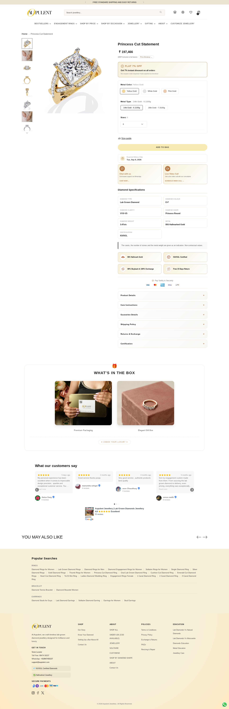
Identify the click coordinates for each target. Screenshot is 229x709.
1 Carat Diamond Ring (146, 576)
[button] (37, 490)
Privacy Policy (146, 635)
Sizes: (124, 117)
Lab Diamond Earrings (65, 600)
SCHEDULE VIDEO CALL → (174, 181)
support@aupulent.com (40, 662)
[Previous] (86, 2)
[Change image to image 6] (27, 104)
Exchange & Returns (149, 640)
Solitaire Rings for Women (157, 569)
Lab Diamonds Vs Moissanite (184, 638)
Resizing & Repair (148, 649)
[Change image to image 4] (27, 80)
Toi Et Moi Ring (70, 576)
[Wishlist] (191, 12)
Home (24, 34)
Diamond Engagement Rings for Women (125, 569)
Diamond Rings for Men (94, 569)
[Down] (27, 133)
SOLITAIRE (114, 648)
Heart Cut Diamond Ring (50, 576)
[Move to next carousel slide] (205, 537)
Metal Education (179, 648)
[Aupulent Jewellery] (40, 12)
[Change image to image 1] (27, 43)
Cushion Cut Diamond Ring (162, 573)
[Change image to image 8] (27, 129)
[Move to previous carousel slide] (199, 537)
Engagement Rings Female (121, 576)
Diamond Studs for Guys (42, 600)
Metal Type (136, 101)
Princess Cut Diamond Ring (105, 573)
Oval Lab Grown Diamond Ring (134, 573)
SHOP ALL (114, 630)
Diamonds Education (181, 643)
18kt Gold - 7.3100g (156, 108)
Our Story (81, 630)
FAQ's (143, 645)
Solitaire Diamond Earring (89, 600)
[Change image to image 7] (27, 116)
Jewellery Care (178, 653)
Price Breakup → (146, 57)
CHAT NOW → (124, 181)
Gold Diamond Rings (57, 573)
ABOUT (113, 663)
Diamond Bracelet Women (67, 590)
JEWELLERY (115, 643)
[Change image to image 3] (27, 68)
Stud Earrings (130, 600)
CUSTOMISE (115, 653)
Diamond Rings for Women (43, 569)
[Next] (143, 2)
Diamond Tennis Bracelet (42, 590)
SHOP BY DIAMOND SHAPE (121, 658)
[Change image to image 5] (27, 92)
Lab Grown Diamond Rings (69, 569)
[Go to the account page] (183, 12)
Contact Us (82, 645)
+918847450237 (47, 659)
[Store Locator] (175, 12)
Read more (42, 489)
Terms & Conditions (148, 630)
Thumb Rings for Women (79, 573)
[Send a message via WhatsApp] (224, 704)
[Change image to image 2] (27, 55)
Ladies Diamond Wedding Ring (94, 576)
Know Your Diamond (85, 635)
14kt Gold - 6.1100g (131, 108)
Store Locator (37, 652)
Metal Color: (132, 85)
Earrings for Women (112, 600)
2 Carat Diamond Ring (168, 576)
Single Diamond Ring (180, 569)
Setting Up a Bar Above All (88, 640)
